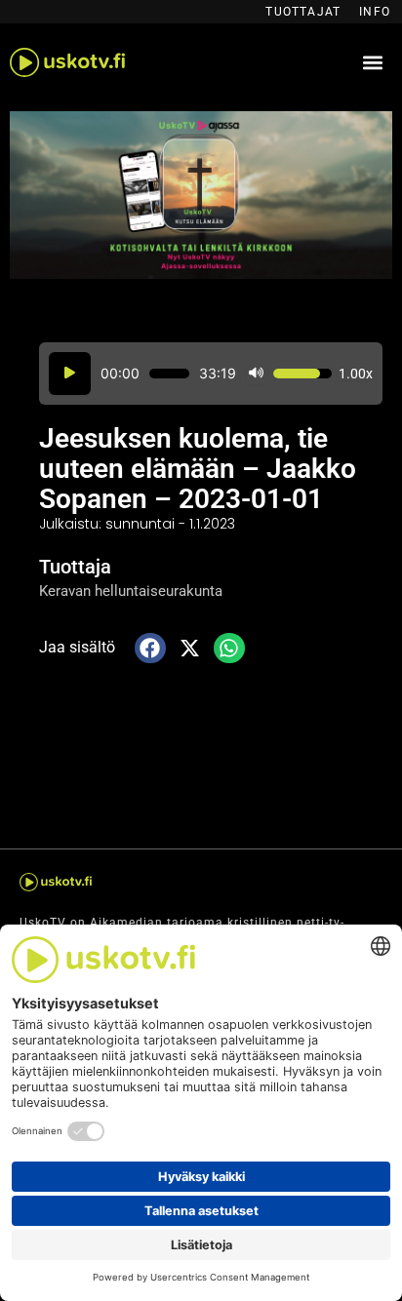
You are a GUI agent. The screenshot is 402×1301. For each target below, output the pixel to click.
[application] (211, 374)
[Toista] (70, 374)
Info (374, 12)
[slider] (169, 373)
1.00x (356, 373)
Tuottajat (303, 12)
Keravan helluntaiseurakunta (130, 591)
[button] (372, 63)
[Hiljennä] (256, 374)
